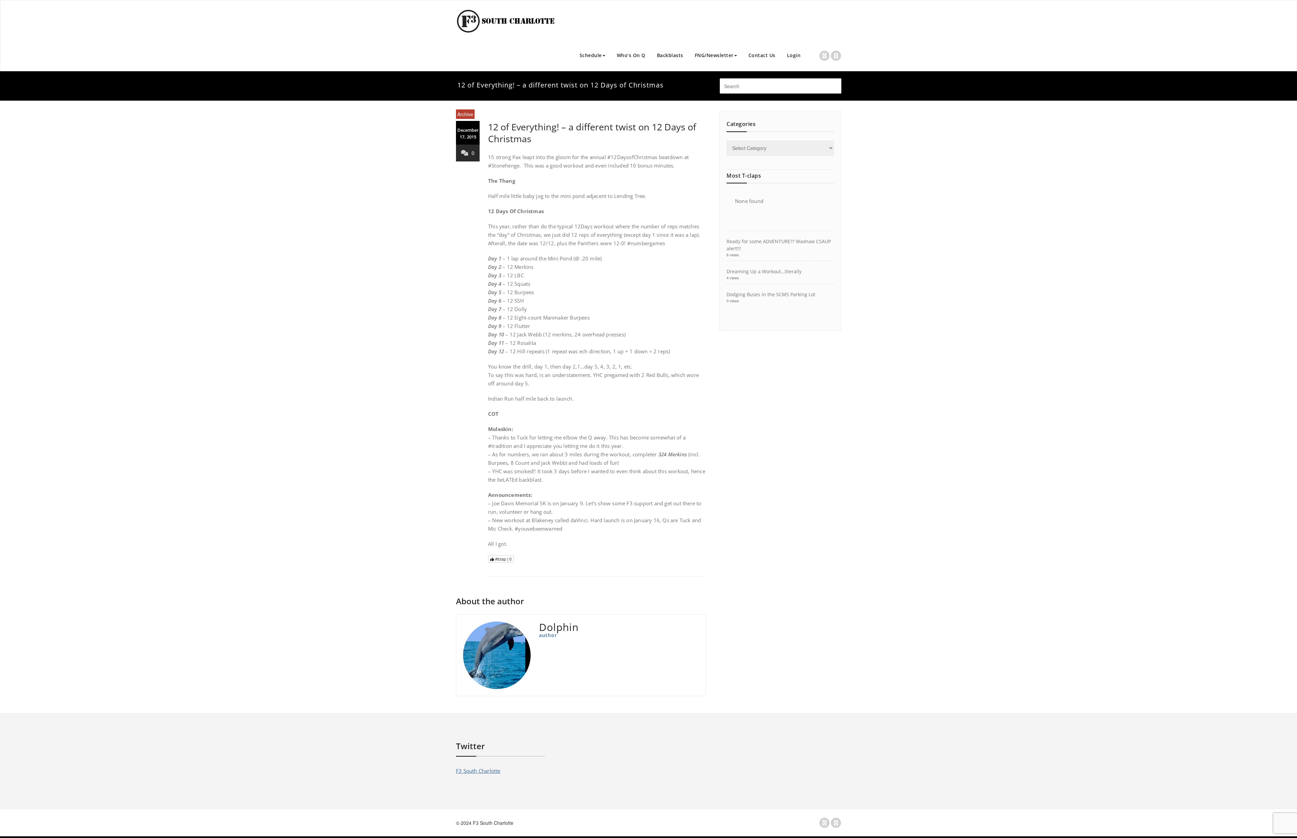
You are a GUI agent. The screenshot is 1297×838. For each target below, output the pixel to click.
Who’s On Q (631, 55)
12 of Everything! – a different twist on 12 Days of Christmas (592, 133)
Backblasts (670, 55)
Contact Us (761, 55)
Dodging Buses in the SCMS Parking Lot (771, 294)
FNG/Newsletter (714, 55)
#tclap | (503, 559)
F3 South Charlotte (478, 770)
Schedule (591, 55)
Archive (465, 114)
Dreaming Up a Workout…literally (764, 271)
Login (794, 55)
